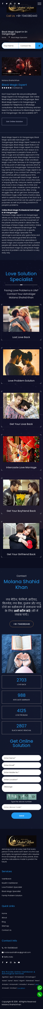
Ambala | (5, 984)
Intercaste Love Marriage (21, 467)
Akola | (16, 981)
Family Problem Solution (12, 895)
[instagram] (15, 3)
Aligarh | (22, 981)
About (4, 917)
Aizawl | (5, 981)
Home (4, 37)
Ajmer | (10, 981)
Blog (4, 922)
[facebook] (2, 3)
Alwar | (37, 981)
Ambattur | (23, 984)
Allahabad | (30, 981)
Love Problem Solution (21, 380)
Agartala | (5, 977)
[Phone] (39, 994)
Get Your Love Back (21, 424)
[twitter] (7, 3)
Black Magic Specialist (19, 37)
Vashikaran (6, 879)
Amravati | (6, 988)
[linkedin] (11, 3)
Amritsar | (13, 988)
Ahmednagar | (30, 977)
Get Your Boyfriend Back (21, 511)
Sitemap (5, 926)
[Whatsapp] (39, 987)
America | (31, 984)
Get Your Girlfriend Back (21, 554)
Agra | (12, 977)
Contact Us (17, 88)
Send (21, 815)
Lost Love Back (21, 337)
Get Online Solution (14, 121)
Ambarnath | (14, 984)
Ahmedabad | (20, 977)
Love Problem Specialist (12, 887)
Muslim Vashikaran (10, 883)
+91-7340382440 (21, 16)
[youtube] (19, 3)
